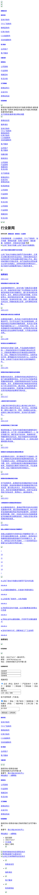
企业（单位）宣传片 (11, 684)
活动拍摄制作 (6, 40)
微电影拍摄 (12, 241)
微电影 (8, 686)
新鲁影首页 (4, 10)
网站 (5, 701)
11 (1, 558)
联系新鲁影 (4, 100)
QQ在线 (8, 842)
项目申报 (19, 703)
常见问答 (4, 79)
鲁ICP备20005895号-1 (16, 773)
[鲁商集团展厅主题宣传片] (11, 854)
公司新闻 (4, 66)
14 (2, 569)
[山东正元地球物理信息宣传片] (13, 856)
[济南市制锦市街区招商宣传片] (13, 852)
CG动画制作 (5, 36)
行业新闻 (4, 71)
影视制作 (7, 243)
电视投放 (29, 701)
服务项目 (3, 15)
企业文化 (4, 92)
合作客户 (4, 49)
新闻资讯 (3, 62)
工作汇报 (29, 703)
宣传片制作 (5, 20)
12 (2, 562)
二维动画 (17, 686)
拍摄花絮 (3, 57)
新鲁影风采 (5, 96)
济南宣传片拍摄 (19, 243)
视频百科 (4, 75)
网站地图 (20, 114)
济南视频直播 (6, 238)
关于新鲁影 (4, 83)
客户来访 (19, 701)
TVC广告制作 (6, 24)
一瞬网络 (13, 775)
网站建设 (4, 775)
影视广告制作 (23, 241)
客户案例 (3, 44)
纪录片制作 (5, 32)
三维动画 (27, 686)
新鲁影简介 (5, 88)
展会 (11, 701)
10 (2, 554)
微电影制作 (5, 28)
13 (2, 566)
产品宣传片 (26, 684)
